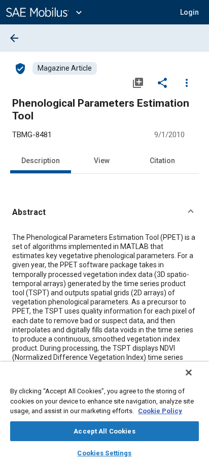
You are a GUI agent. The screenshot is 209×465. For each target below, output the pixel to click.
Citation (162, 161)
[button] (104, 212)
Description (40, 161)
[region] (104, 413)
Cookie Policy (160, 411)
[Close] (189, 372)
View (102, 161)
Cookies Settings (104, 453)
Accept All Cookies (104, 431)
